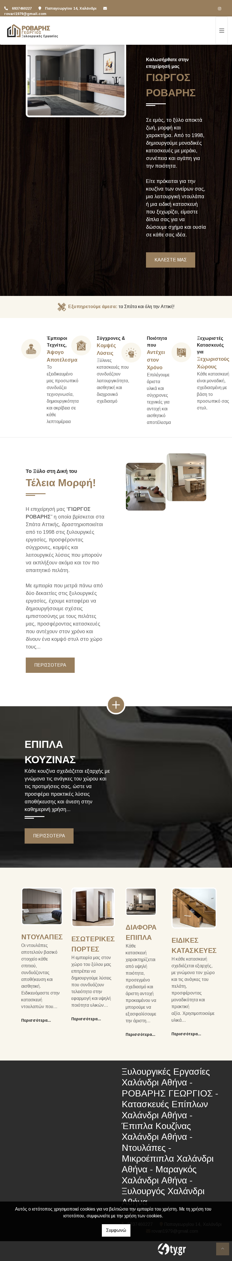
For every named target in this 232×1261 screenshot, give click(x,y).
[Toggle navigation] (222, 30)
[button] (33, 79)
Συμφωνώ (116, 1230)
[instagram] (220, 8)
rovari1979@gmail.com (25, 14)
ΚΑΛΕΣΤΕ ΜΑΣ (170, 259)
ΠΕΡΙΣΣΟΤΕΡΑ (50, 665)
